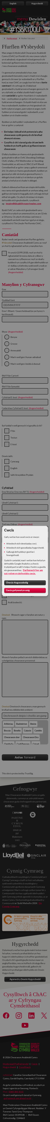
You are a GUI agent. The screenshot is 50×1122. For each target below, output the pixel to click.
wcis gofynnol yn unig (18, 590)
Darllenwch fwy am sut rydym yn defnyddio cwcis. (23, 572)
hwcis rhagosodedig (17, 582)
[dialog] (25, 561)
